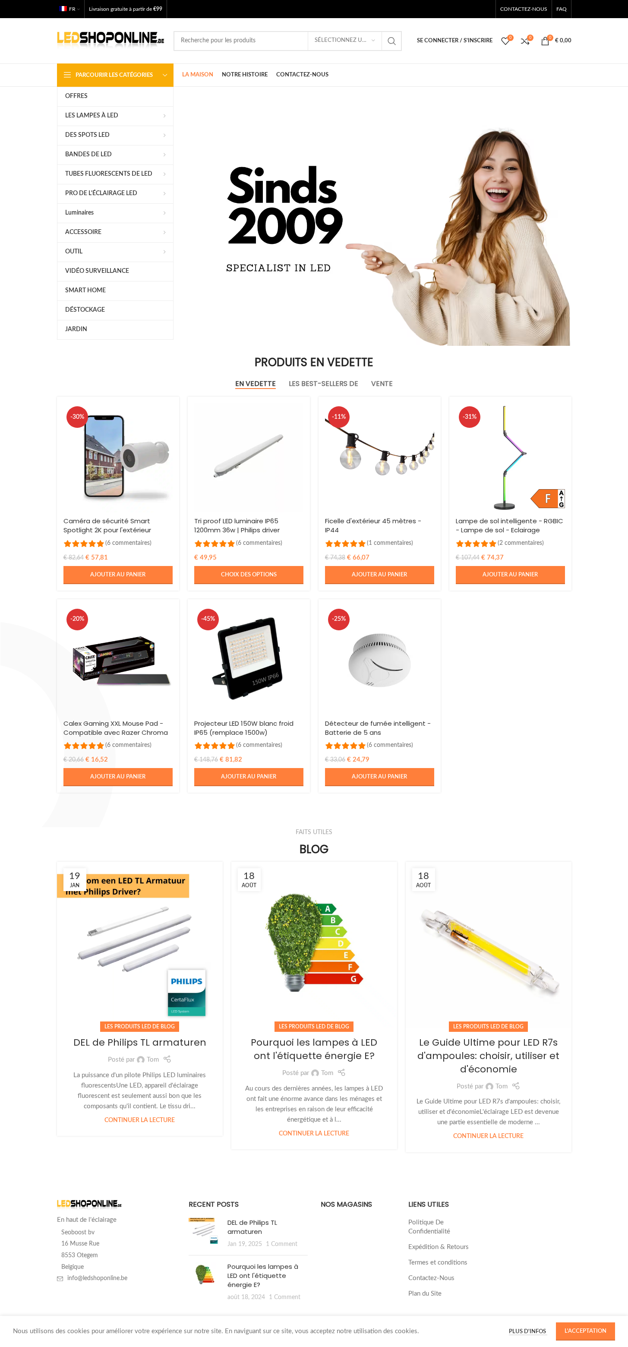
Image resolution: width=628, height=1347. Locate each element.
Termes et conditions (437, 1262)
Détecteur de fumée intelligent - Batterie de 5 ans (378, 728)
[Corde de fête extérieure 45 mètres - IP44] (379, 457)
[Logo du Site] (111, 40)
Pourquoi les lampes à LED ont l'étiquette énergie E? (314, 1049)
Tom (153, 1059)
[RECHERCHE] (392, 41)
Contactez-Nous (431, 1278)
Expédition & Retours (438, 1247)
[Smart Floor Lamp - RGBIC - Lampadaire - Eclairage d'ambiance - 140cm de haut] (510, 457)
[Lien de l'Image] (89, 1205)
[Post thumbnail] (205, 1233)
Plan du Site (425, 1293)
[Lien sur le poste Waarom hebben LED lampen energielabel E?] (314, 945)
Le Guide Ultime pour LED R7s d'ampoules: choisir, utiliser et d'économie (488, 1056)
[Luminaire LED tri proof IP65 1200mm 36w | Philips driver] (248, 457)
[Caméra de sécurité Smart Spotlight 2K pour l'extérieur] (118, 457)
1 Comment (281, 1244)
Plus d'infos (528, 1331)
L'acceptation (585, 1331)
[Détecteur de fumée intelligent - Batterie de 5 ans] (379, 660)
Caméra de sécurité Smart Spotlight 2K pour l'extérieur (107, 525)
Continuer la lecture (139, 1120)
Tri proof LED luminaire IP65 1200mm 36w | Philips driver (237, 525)
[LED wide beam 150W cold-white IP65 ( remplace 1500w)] (248, 660)
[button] (118, 575)
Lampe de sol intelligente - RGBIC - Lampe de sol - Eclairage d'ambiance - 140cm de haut (509, 530)
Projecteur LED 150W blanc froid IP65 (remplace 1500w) (243, 728)
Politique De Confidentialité (429, 1227)
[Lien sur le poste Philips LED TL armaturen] (140, 945)
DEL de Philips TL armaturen (139, 1042)
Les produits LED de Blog (139, 1026)
